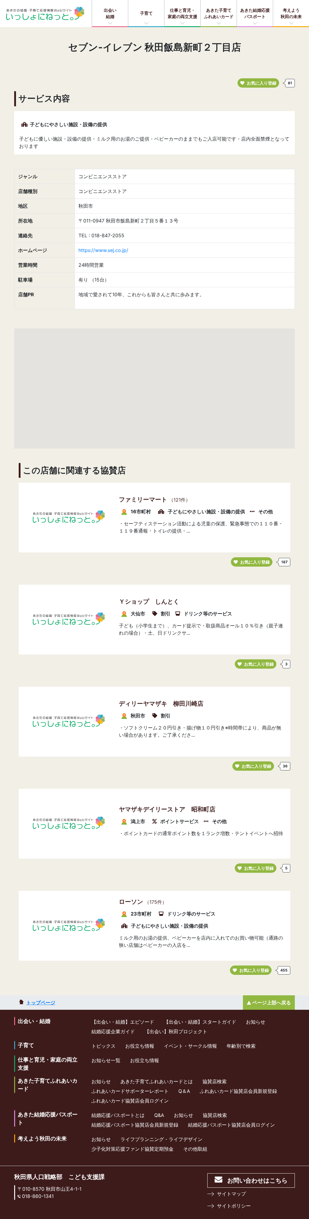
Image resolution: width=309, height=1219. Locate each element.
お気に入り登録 (261, 83)
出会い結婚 (110, 13)
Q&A (159, 1115)
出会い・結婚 (34, 1021)
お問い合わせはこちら (257, 1180)
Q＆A (184, 1091)
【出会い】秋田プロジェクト (176, 1031)
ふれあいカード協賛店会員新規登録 (238, 1091)
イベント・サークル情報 (190, 1046)
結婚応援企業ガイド (113, 1031)
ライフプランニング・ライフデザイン (161, 1139)
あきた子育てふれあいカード (219, 13)
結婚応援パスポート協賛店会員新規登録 (134, 1125)
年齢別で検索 (241, 1046)
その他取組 (195, 1149)
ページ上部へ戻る (271, 1003)
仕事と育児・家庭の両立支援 (182, 13)
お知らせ (255, 1022)
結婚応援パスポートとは (118, 1115)
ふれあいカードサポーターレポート (130, 1091)
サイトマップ (231, 1194)
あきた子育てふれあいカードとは (156, 1081)
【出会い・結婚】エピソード (122, 1022)
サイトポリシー (234, 1206)
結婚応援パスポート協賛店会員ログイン (231, 1125)
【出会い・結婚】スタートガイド (200, 1022)
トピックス (103, 1046)
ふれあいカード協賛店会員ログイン (130, 1101)
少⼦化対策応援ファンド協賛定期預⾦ (132, 1149)
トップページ (40, 1003)
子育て (146, 13)
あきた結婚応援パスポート (255, 13)
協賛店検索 (214, 1081)
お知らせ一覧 (105, 1060)
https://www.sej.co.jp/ (103, 250)
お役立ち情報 (139, 1046)
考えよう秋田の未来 (291, 13)
